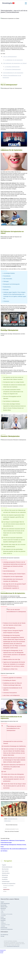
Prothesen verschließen (8, 885)
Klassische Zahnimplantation (13, 69)
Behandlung (5, 875)
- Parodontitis (3, 915)
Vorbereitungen (5, 881)
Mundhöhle (5, 879)
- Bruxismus (3, 909)
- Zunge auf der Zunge (5, 924)
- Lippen (2, 921)
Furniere (5, 887)
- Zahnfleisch (3, 923)
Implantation (6, 889)
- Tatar (2, 911)
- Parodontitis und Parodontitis (6, 914)
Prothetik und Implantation (8, 883)
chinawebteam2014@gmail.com (13, 946)
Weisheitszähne (6, 873)
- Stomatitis (3, 926)
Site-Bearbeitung (4, 934)
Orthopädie (5, 877)
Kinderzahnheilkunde (7, 867)
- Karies (2, 912)
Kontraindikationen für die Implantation (13, 72)
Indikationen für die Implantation (14, 60)
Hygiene (4, 865)
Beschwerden (5, 869)
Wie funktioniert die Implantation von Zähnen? (15, 63)
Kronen (4, 891)
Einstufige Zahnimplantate (12, 66)
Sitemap (2, 936)
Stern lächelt (5, 871)
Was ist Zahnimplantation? (10, 56)
